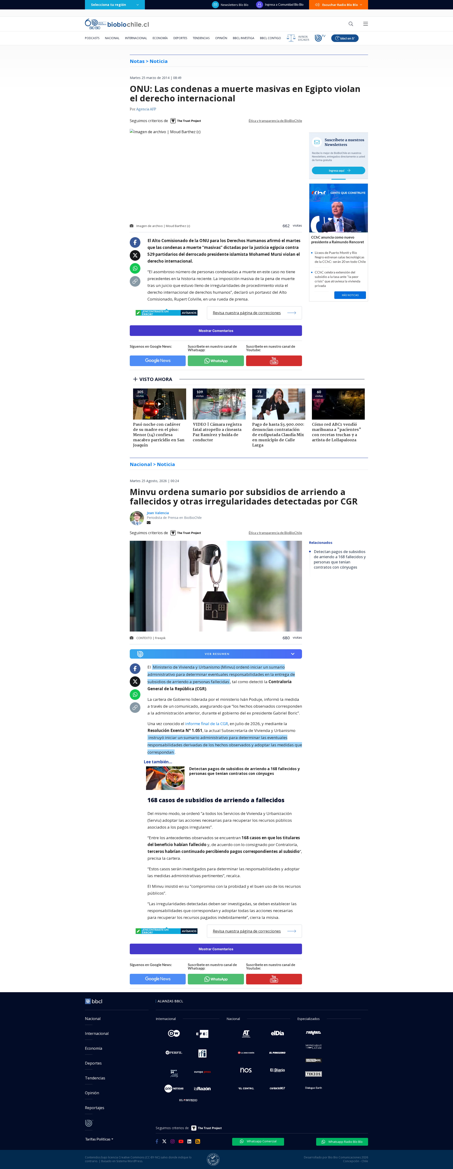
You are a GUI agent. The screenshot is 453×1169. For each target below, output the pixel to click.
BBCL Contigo (270, 38)
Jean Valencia (158, 513)
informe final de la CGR (206, 723)
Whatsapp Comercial (261, 1141)
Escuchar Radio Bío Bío (340, 5)
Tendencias (201, 38)
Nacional (112, 38)
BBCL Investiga (243, 38)
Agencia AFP (146, 109)
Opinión (221, 38)
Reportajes (94, 1107)
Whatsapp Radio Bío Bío (345, 1142)
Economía (160, 38)
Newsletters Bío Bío (234, 5)
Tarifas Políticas (97, 1139)
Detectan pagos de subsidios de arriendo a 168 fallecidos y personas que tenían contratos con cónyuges (244, 771)
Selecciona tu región (108, 4)
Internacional (136, 38)
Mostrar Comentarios (216, 331)
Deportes (180, 38)
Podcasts (92, 38)
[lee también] (166, 778)
